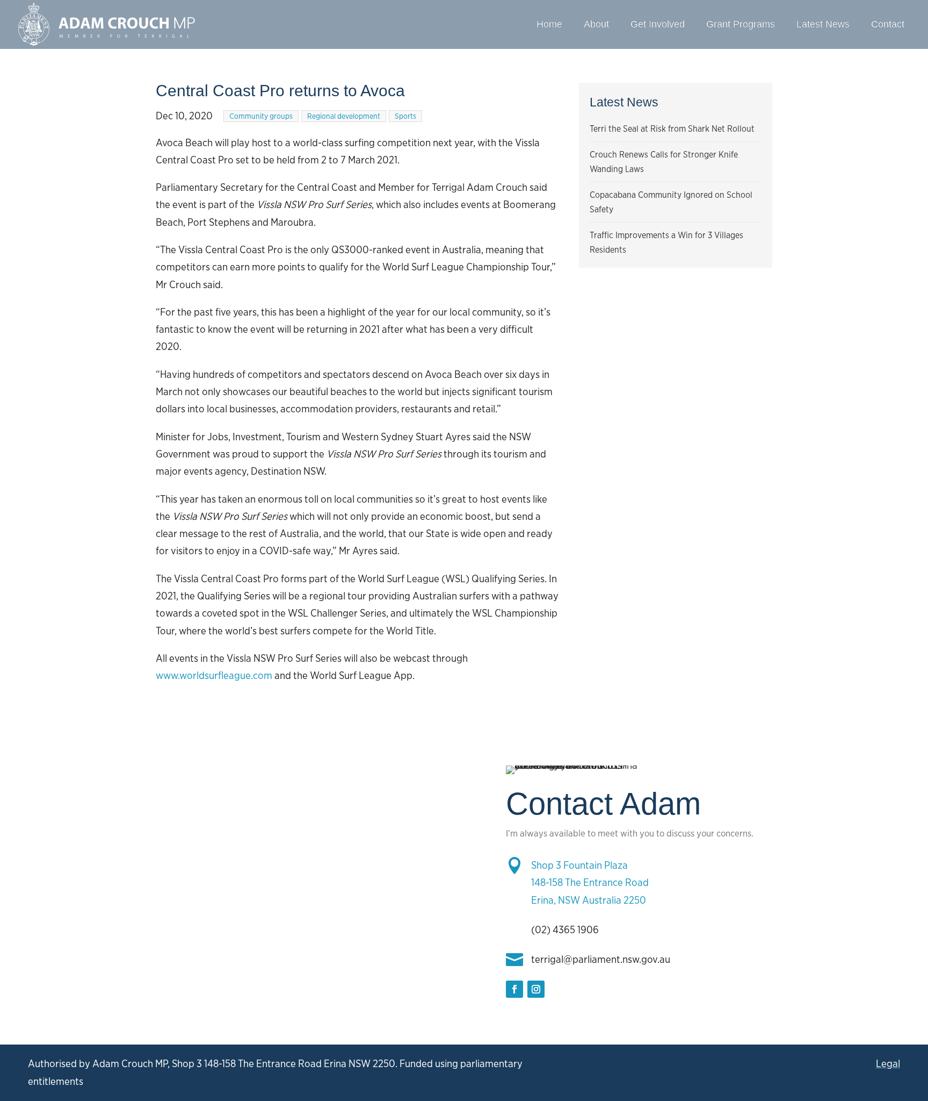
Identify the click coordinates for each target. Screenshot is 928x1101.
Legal (888, 1063)
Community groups (261, 116)
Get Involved (657, 24)
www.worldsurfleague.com (214, 675)
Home (549, 24)
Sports (405, 116)
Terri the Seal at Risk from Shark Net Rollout (672, 129)
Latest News (823, 24)
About (596, 24)
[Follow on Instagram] (536, 989)
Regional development (343, 116)
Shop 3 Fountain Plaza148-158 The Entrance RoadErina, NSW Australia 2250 (590, 882)
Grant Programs (740, 24)
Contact (887, 24)
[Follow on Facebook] (514, 989)
